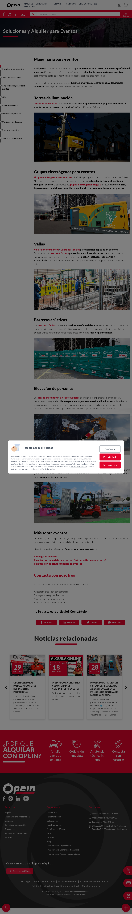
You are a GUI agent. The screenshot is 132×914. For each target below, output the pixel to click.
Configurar (110, 449)
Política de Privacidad (46, 469)
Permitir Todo (110, 457)
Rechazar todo (110, 465)
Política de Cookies (78, 466)
